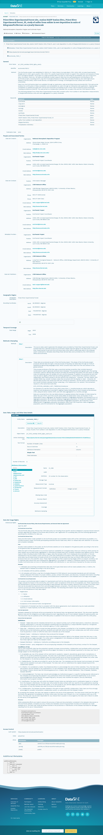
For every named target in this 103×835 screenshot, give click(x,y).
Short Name (12, 64)
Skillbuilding (42, 802)
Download (30, 423)
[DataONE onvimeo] (73, 814)
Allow (14, 740)
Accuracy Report (42, 499)
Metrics (54, 804)
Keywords (13, 98)
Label (45, 472)
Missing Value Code (41, 495)
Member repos (28, 804)
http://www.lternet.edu (40, 206)
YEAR (14, 471)
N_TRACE (16, 489)
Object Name (21, 433)
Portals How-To (43, 809)
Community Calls (29, 813)
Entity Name (21, 419)
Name (45, 468)
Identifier (13, 68)
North (29, 303)
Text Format (21, 443)
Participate (27, 802)
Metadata (12, 13)
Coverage (44, 507)
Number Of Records (19, 461)
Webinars (41, 807)
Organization (27, 139)
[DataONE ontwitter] (68, 814)
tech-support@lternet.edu (41, 202)
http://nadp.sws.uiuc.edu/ (41, 152)
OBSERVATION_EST (18, 475)
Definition (44, 476)
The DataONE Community (28, 810)
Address (28, 143)
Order (14, 736)
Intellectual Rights (10, 522)
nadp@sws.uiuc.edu (39, 149)
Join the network (29, 807)
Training (40, 804)
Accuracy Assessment (40, 503)
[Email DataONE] (78, 814)
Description (28, 347)
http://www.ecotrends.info (41, 174)
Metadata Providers (10, 234)
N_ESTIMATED (17, 487)
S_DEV (15, 477)
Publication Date (11, 132)
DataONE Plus (15, 806)
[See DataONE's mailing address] (87, 814)
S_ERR (15, 478)
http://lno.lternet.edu (39, 288)
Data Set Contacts (10, 180)
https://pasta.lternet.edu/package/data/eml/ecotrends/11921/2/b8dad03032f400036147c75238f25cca (58, 437)
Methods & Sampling (41, 511)
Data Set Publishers (10, 274)
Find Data (16, 818)
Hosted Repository (14, 809)
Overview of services (14, 802)
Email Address (27, 149)
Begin (29, 330)
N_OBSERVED (17, 482)
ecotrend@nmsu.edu (39, 170)
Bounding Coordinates (9, 303)
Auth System (12, 732)
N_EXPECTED (17, 480)
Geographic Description (12, 298)
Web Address (27, 153)
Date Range (12, 330)
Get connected (71, 831)
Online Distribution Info (19, 438)
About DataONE (57, 802)
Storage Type (43, 480)
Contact (54, 807)
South (29, 307)
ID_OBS (15, 470)
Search (6, 13)
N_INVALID (16, 491)
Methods (13, 343)
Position (28, 160)
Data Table (15, 415)
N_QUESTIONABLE (18, 485)
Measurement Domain (40, 488)
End (30, 334)
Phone (29, 195)
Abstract (13, 72)
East (29, 311)
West (29, 315)
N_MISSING (16, 484)
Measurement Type (41, 484)
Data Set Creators (11, 138)
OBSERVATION (17, 473)
